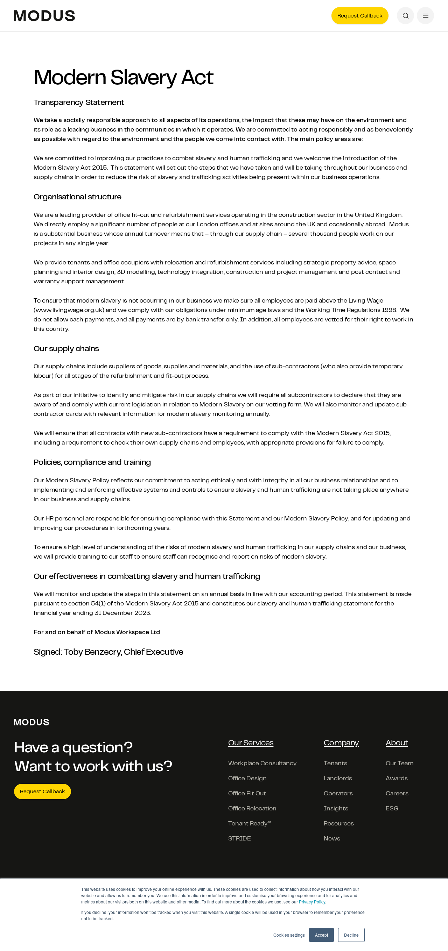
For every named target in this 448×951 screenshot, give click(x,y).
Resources (339, 823)
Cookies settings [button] (289, 935)
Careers (397, 793)
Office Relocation (252, 808)
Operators (338, 793)
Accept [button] (321, 935)
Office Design (247, 778)
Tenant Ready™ (249, 823)
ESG (392, 808)
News (332, 838)
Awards (397, 778)
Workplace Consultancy (262, 763)
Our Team (399, 763)
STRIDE (239, 838)
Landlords (338, 778)
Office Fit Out (247, 793)
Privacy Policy (312, 901)
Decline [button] (351, 935)
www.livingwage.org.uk (69, 309)
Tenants (335, 763)
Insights (336, 808)
